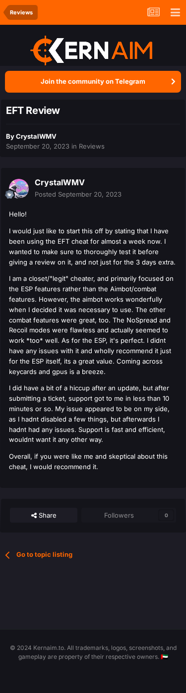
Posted (78, 194)
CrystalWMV (36, 136)
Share (47, 515)
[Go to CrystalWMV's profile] (19, 189)
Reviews (92, 146)
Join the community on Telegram (93, 81)
